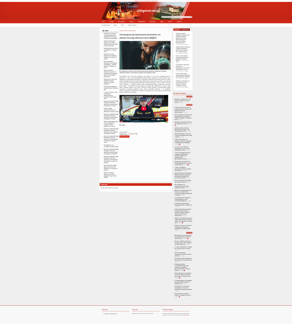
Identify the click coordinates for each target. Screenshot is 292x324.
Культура (152, 21)
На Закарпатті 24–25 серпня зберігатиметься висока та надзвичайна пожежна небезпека (183, 288)
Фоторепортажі (106, 25)
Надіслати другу (124, 136)
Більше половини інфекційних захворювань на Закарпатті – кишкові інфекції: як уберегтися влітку (110, 64)
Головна (121, 30)
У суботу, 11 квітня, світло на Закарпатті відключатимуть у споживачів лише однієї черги (110, 95)
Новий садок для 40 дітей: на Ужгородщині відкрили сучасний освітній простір (183, 163)
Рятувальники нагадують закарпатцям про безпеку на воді (111, 88)
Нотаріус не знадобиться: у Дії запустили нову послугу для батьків (183, 101)
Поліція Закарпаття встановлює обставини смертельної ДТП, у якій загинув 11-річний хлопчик (183, 275)
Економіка (121, 21)
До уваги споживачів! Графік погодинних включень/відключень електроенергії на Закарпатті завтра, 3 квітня (111, 139)
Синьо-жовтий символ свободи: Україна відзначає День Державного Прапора (183, 75)
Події (161, 21)
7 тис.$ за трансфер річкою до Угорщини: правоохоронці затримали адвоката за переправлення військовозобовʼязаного (182, 155)
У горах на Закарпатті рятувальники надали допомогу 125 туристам (183, 169)
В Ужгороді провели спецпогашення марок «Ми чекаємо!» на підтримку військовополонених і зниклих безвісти (182, 267)
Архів (122, 25)
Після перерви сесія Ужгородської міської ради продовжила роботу (181, 186)
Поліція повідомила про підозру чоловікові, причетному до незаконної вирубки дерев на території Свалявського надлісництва (183, 212)
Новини (125, 30)
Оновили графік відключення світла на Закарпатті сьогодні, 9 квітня (111, 110)
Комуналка (141, 21)
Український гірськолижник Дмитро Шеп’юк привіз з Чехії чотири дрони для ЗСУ (182, 129)
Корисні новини (132, 25)
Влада (111, 21)
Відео (115, 25)
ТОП (103, 21)
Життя (131, 21)
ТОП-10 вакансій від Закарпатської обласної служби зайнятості (183, 254)
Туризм (179, 21)
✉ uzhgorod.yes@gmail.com (110, 313)
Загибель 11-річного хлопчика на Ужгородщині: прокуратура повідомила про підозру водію (183, 227)
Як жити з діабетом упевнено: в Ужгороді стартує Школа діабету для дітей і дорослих (183, 243)
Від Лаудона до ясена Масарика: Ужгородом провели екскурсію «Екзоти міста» (183, 237)
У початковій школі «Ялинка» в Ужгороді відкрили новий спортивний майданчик (183, 199)
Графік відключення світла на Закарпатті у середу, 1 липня (111, 50)
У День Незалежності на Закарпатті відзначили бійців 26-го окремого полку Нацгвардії (183, 141)
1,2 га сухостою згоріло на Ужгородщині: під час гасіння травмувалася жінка (182, 148)
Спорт (170, 21)
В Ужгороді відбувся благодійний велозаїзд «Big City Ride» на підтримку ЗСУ (183, 282)
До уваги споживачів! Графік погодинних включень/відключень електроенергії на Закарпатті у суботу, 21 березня (111, 159)
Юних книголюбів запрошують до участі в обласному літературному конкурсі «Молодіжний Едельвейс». (110, 73)
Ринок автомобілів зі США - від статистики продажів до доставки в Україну (183, 135)
